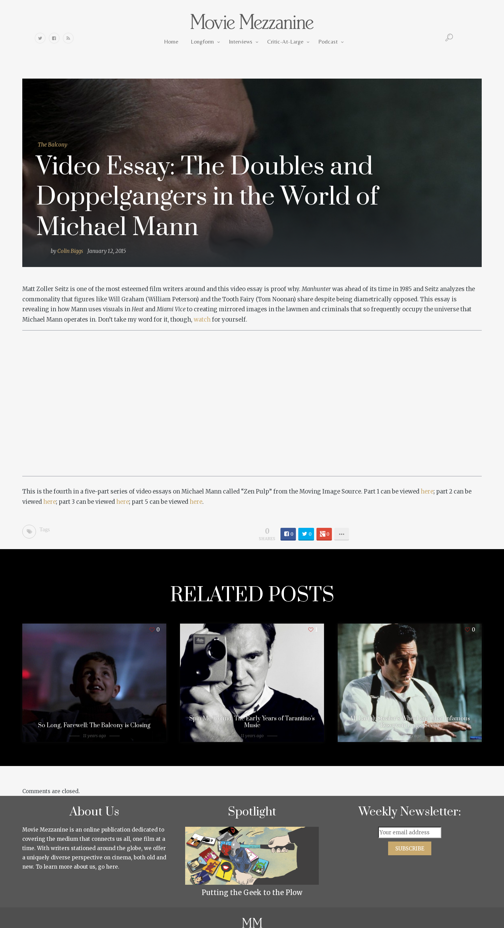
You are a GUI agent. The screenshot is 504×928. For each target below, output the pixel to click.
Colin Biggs (70, 251)
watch (202, 319)
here (427, 491)
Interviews (240, 41)
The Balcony (52, 144)
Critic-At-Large (285, 41)
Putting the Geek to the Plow (252, 892)
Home (171, 41)
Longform (202, 41)
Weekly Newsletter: (410, 812)
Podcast (328, 41)
